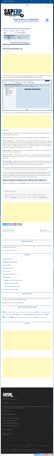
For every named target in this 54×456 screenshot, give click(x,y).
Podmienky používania (43, 445)
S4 (8, 317)
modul (13, 314)
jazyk (49, 312)
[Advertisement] (27, 63)
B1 (12, 312)
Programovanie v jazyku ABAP (10, 283)
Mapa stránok (27, 446)
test (30, 317)
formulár (14, 197)
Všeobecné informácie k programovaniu (12, 280)
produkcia (42, 314)
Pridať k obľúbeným (27, 449)
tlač (31, 317)
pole (27, 314)
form (30, 312)
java (46, 312)
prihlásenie (37, 314)
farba (23, 312)
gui (37, 312)
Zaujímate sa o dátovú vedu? (36, 449)
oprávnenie (21, 314)
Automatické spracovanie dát (9, 274)
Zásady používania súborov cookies (31, 445)
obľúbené (11, 162)
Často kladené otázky (7, 433)
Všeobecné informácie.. (7, 259)
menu (10, 314)
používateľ (32, 314)
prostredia (29, 75)
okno (17, 314)
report (6, 317)
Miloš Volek (14, 449)
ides (44, 312)
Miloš (4, 51)
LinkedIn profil (20, 449)
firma (26, 312)
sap (10, 51)
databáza (17, 312)
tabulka (27, 317)
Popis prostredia (6, 265)
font (28, 312)
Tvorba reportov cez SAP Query (10, 289)
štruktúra (45, 317)
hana (39, 312)
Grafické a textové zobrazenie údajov (10, 423)
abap (4, 312)
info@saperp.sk (43, 197)
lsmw (7, 314)
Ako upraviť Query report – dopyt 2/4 (10, 425)
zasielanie (23, 183)
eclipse (21, 312)
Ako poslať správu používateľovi (9, 420)
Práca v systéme (6, 46)
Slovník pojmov (5, 434)
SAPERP (11, 410)
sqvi (24, 317)
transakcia (35, 317)
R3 (8, 51)
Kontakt (22, 302)
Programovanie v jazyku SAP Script (11, 286)
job (50, 312)
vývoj (40, 317)
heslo (42, 312)
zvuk (42, 317)
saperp (15, 317)
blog (14, 312)
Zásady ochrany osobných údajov (17, 445)
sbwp (12, 51)
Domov (7, 445)
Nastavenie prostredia (7, 268)
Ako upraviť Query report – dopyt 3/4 (10, 418)
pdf (24, 314)
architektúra (8, 312)
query (47, 314)
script (21, 317)
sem (16, 250)
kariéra (3, 314)
